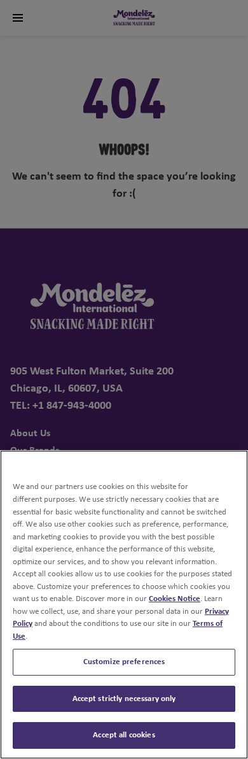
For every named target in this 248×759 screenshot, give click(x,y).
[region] (124, 604)
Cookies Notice (174, 599)
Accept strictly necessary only (124, 699)
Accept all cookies (124, 735)
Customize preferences (124, 662)
